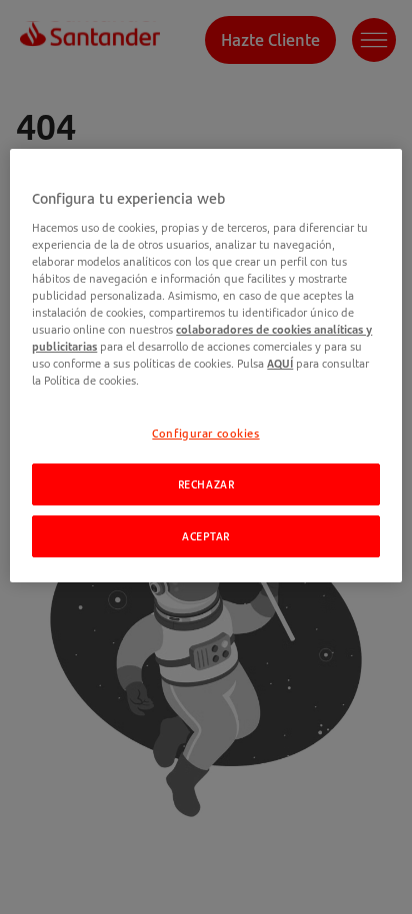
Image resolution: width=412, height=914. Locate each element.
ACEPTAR (206, 535)
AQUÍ (280, 363)
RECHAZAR (206, 483)
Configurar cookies (205, 433)
